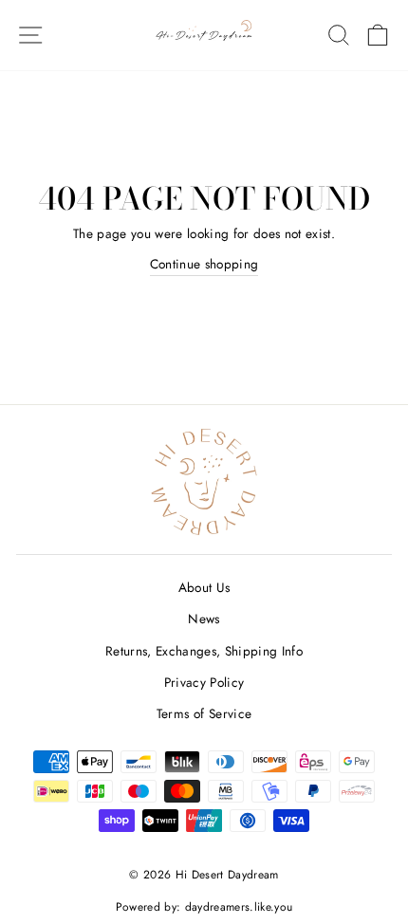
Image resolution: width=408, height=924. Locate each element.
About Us (204, 587)
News (203, 618)
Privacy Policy (204, 682)
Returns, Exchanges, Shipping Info (204, 650)
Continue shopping (204, 263)
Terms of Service (204, 713)
